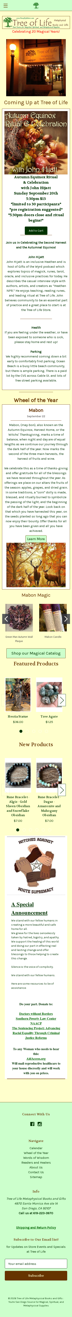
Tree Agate (49, 717)
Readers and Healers (36, 1162)
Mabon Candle (53, 636)
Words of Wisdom (36, 1158)
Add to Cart (36, 230)
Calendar (36, 1148)
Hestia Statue (18, 717)
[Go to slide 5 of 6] (43, 829)
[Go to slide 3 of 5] (33, 731)
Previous (5, 700)
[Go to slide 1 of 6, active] (17, 829)
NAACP (36, 1023)
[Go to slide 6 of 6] (49, 829)
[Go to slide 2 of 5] (27, 731)
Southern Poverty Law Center (36, 1018)
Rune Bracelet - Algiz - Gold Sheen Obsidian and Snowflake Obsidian (18, 806)
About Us (36, 1167)
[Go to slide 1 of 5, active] (20, 731)
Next (62, 700)
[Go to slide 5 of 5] (46, 731)
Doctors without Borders (36, 1013)
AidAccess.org (36, 1058)
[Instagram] (40, 1124)
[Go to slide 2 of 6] (24, 829)
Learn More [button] (36, 539)
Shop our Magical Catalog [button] (36, 653)
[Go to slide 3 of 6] (30, 829)
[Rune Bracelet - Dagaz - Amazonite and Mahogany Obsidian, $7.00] (49, 775)
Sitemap (36, 1177)
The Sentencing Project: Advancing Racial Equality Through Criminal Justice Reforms (36, 1033)
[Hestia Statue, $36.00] (18, 694)
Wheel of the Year (36, 1153)
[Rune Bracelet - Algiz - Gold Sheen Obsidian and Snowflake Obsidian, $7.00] (18, 775)
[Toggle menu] (5, 5)
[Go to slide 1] (6, 619)
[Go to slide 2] (66, 619)
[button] (36, 22)
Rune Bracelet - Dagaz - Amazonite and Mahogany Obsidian (49, 806)
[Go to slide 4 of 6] (36, 829)
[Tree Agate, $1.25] (49, 694)
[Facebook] (32, 1124)
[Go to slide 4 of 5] (40, 731)
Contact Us (36, 1172)
